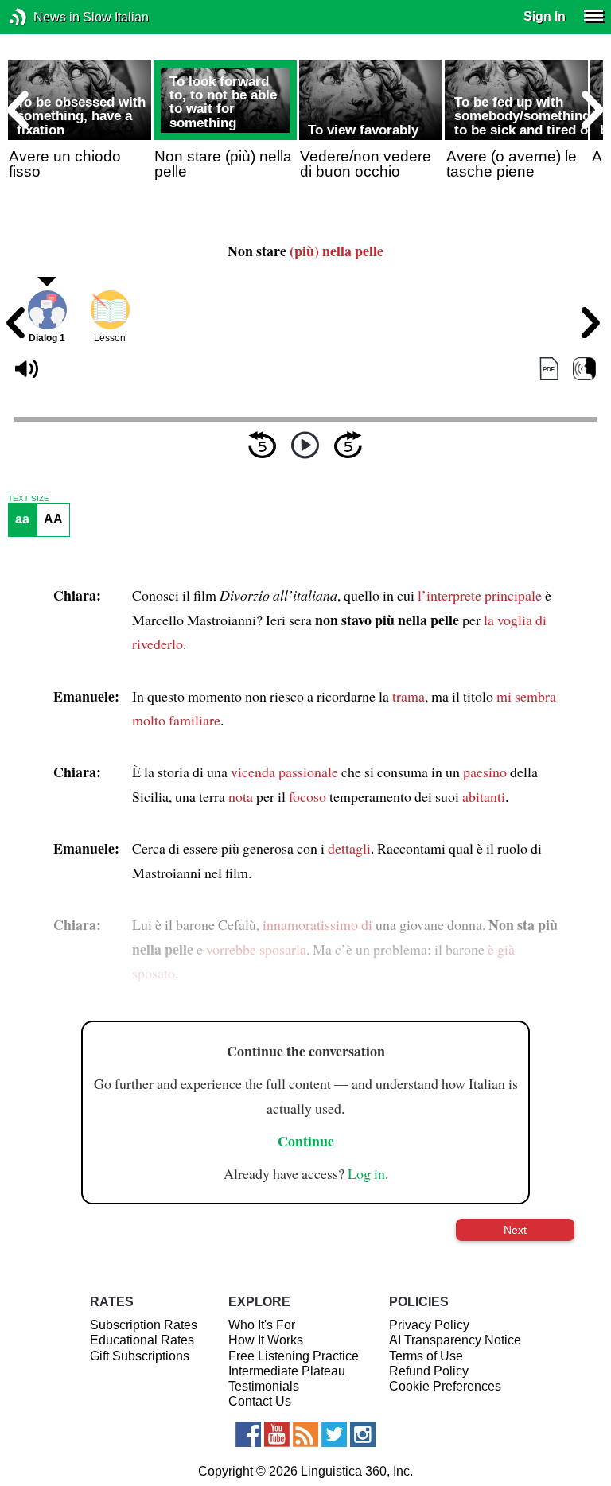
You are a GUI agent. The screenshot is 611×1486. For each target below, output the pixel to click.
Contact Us (259, 1401)
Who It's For (261, 1325)
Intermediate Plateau (286, 1371)
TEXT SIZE (28, 499)
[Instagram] (363, 1434)
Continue (306, 1140)
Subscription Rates (143, 1325)
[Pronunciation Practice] (584, 368)
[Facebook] (248, 1434)
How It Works (265, 1340)
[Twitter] (334, 1434)
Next (515, 1229)
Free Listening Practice (293, 1356)
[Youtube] (277, 1434)
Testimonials (263, 1386)
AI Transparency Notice (455, 1340)
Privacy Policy (429, 1325)
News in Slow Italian (41, 17)
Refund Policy (429, 1371)
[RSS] (305, 1434)
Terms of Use (426, 1356)
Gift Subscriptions (139, 1356)
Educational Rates (142, 1340)
